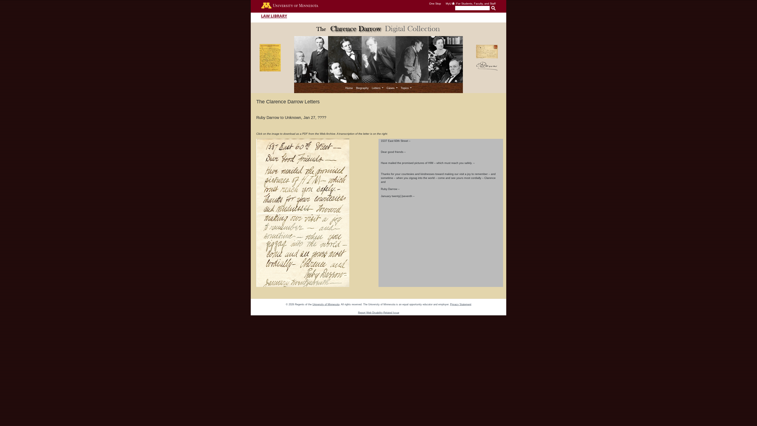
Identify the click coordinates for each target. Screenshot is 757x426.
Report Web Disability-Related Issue (378, 312)
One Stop (435, 3)
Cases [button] (391, 88)
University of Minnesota (325, 304)
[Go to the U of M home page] (289, 6)
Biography (362, 88)
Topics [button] (405, 88)
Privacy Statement (460, 304)
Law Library (274, 16)
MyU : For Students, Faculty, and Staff (471, 3)
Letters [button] (376, 88)
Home (349, 88)
